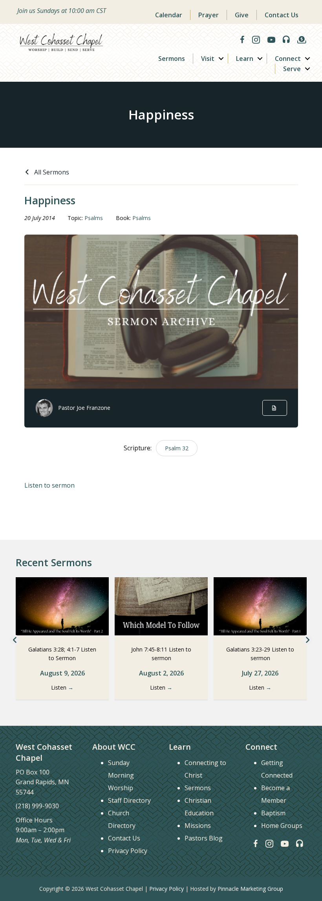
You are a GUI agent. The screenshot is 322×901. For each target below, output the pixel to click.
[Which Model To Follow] (161, 605)
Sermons (171, 58)
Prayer (208, 15)
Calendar (168, 15)
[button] (221, 58)
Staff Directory (129, 800)
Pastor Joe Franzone (84, 407)
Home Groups (281, 825)
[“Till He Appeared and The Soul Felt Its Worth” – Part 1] (260, 605)
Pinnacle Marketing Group (250, 888)
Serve (292, 68)
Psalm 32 (176, 448)
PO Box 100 (32, 772)
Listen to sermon (49, 485)
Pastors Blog (204, 838)
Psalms (93, 218)
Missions (198, 825)
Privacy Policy (127, 850)
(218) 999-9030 (37, 806)
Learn (244, 58)
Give (242, 15)
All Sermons (51, 172)
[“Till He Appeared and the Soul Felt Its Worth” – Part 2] (62, 605)
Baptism (273, 813)
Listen (62, 687)
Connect (288, 58)
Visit (207, 58)
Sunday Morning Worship (121, 775)
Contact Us (281, 15)
